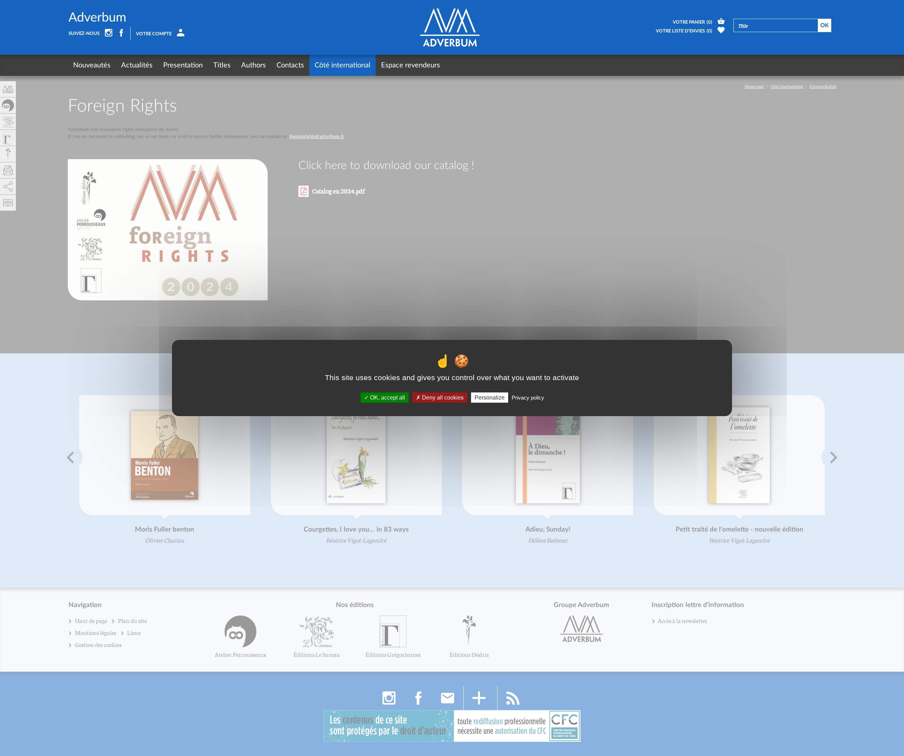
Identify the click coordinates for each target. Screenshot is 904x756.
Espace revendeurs (410, 65)
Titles (222, 65)
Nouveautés (92, 65)
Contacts (290, 65)
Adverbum (97, 17)
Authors (253, 65)
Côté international (342, 65)
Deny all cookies (442, 398)
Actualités (137, 65)
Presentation (183, 65)
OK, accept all (387, 398)
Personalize (490, 398)
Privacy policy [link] (528, 398)
